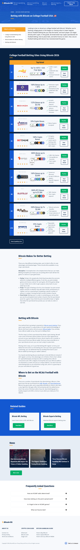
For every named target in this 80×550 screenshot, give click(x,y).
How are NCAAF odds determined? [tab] (38, 493)
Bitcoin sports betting (50, 325)
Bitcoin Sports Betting (56, 3)
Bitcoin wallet (47, 329)
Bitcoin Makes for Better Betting (14, 39)
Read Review (64, 74)
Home (12, 12)
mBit (41, 383)
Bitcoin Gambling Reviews (33, 3)
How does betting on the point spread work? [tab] (38, 499)
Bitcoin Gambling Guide (19, 3)
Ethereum (24, 533)
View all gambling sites (16, 241)
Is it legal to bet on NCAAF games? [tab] (38, 504)
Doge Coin (24, 536)
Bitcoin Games (44, 3)
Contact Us (5, 533)
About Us (5, 528)
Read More (18, 425)
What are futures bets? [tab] (38, 510)
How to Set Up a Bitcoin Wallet (45, 536)
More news (16, 473)
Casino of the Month (71, 3)
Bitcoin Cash (25, 535)
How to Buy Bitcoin (42, 533)
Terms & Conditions (8, 536)
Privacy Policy (6, 535)
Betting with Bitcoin (10, 42)
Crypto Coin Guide (27, 528)
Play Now (64, 68)
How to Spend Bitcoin (42, 535)
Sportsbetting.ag (55, 383)
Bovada (45, 383)
